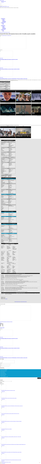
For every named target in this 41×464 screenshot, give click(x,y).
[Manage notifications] (39, 462)
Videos (3, 23)
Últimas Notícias (3, 18)
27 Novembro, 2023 (9, 35)
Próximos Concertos (3, 22)
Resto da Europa (4, 21)
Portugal (3, 19)
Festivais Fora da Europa (2, 375)
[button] (1, 125)
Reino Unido (4, 20)
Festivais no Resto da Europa (3, 374)
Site (0, 366)
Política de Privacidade (3, 1)
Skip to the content (2, 0)
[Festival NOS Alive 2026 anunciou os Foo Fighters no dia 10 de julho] (15, 320)
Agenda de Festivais (4, 35)
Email (1, 365)
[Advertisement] (20, 13)
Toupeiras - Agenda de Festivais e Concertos (4, 6)
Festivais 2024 (1, 32)
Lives (3, 24)
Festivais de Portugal (5, 32)
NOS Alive (9, 32)
